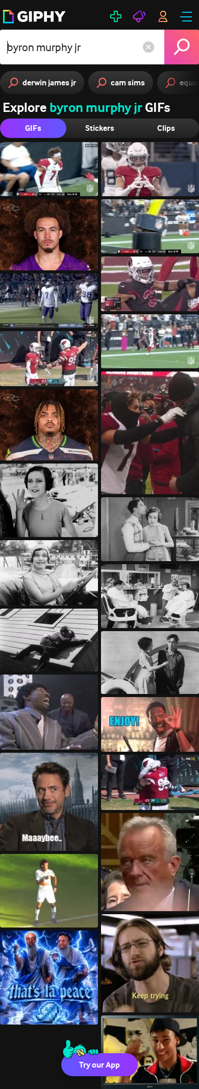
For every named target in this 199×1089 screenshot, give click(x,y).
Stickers (99, 128)
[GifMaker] (116, 16)
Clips (166, 128)
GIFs (33, 128)
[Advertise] (139, 16)
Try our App (99, 1065)
